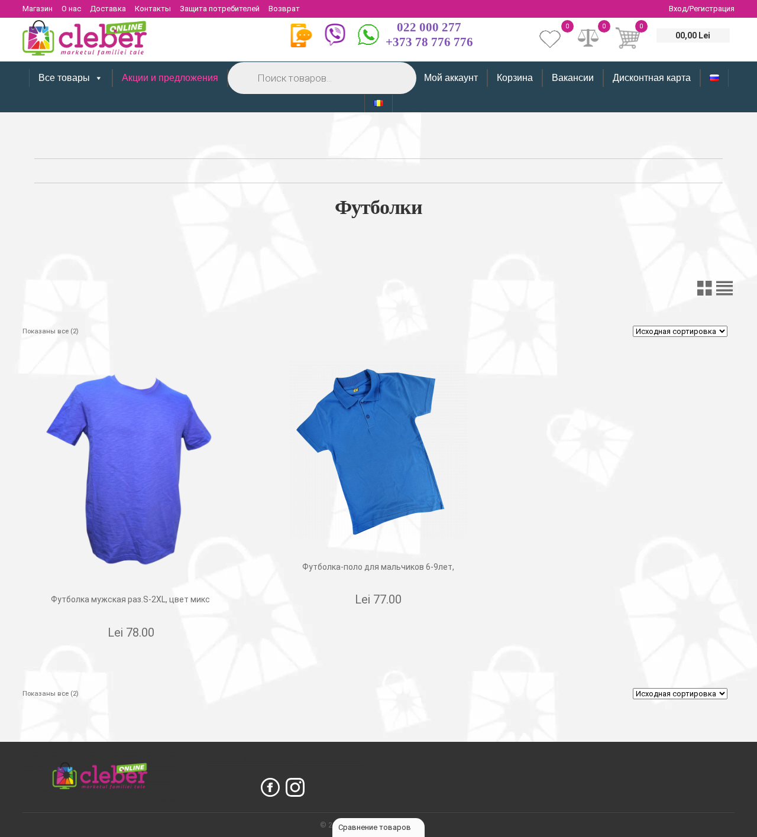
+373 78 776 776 (429, 42)
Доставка (108, 8)
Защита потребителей (220, 8)
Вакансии (573, 78)
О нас (71, 8)
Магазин (37, 8)
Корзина (515, 78)
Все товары (64, 78)
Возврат (284, 8)
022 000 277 (429, 27)
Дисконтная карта (652, 78)
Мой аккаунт (451, 78)
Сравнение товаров (375, 827)
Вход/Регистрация (702, 8)
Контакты (153, 8)
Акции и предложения (170, 78)
